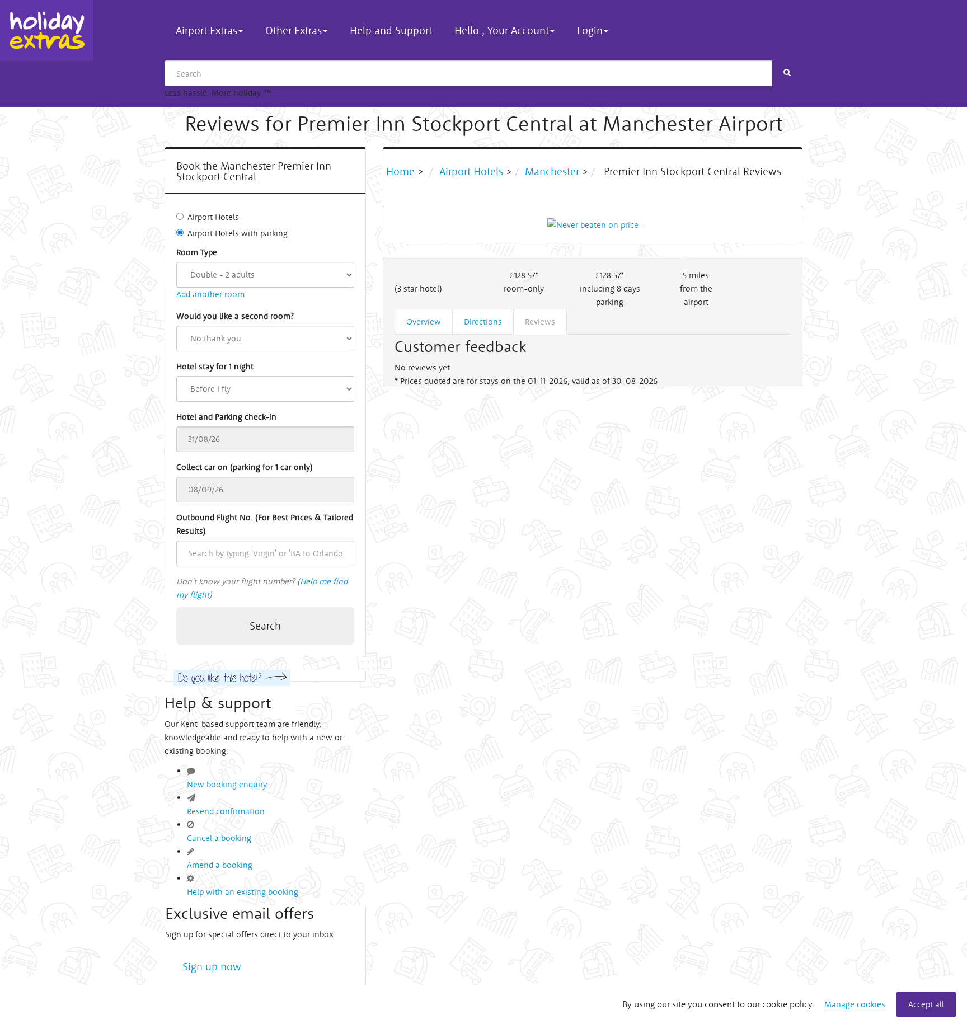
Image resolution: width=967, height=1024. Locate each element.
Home (401, 171)
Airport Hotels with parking (237, 233)
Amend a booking (219, 864)
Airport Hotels (213, 217)
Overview (423, 321)
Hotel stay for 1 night (215, 366)
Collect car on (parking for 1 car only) (244, 467)
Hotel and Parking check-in (226, 416)
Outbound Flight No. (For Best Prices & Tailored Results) (264, 524)
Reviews (540, 321)
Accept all (926, 1004)
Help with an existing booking (242, 891)
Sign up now (211, 966)
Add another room (210, 294)
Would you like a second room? (235, 316)
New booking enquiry (227, 784)
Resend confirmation (226, 811)
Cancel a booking (219, 838)
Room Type (196, 252)
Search (265, 625)
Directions (483, 321)
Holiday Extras (46, 30)
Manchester (552, 171)
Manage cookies (854, 1004)
